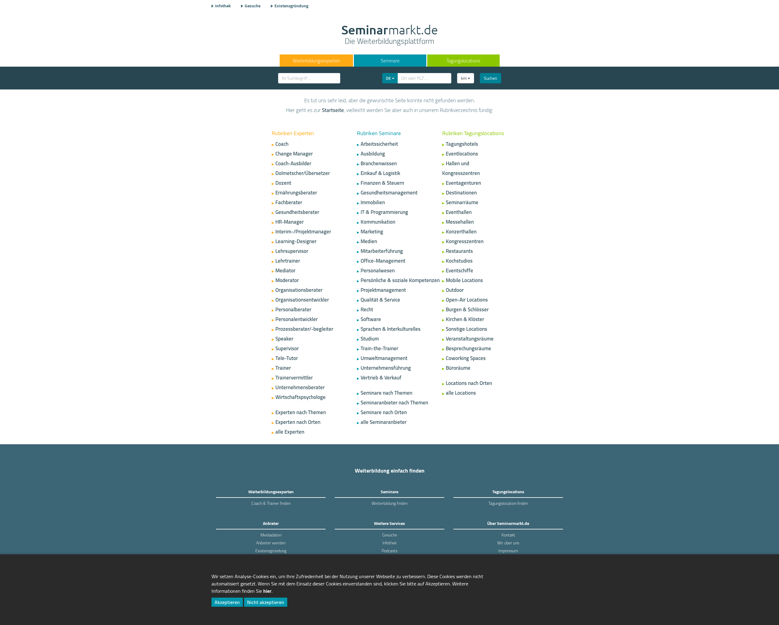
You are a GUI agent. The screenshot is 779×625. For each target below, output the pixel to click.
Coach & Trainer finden (271, 503)
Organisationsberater (299, 290)
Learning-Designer (295, 241)
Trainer (283, 368)
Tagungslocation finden (508, 503)
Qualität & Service (380, 300)
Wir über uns (508, 543)
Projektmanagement (383, 290)
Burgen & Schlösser (467, 309)
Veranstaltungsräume (470, 339)
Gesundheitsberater (297, 212)
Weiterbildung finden (389, 503)
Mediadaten (270, 535)
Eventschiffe (459, 270)
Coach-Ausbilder (293, 163)
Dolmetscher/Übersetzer (302, 173)
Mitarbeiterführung (382, 251)
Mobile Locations (464, 280)
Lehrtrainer (287, 261)
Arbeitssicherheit (379, 144)
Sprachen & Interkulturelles (391, 329)
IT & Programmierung (384, 212)
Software (371, 319)
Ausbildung (373, 154)
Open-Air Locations (467, 300)
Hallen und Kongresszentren (461, 168)
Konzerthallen (461, 231)
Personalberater (293, 309)
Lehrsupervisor (291, 251)
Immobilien (373, 202)
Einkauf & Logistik (380, 173)
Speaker (284, 339)
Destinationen (461, 192)
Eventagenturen (463, 183)
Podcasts (389, 551)
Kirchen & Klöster (465, 319)
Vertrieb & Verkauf (381, 377)
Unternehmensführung (386, 368)
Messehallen (460, 222)
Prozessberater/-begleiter (304, 329)
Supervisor (287, 348)
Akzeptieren (227, 602)
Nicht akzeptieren (265, 602)
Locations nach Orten (469, 383)
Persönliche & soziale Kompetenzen (400, 280)
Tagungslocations (463, 60)
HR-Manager (289, 222)
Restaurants (459, 251)
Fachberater (288, 202)
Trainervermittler (294, 377)
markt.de (389, 35)
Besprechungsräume (468, 348)
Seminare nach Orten (384, 412)
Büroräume (458, 368)
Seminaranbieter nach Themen (394, 402)
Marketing (372, 231)
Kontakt (508, 535)
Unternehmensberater (300, 387)
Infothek (223, 6)
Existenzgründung (291, 6)
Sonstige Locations (466, 329)
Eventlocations (462, 154)
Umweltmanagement (384, 358)
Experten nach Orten (297, 422)
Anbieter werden (270, 543)
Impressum (508, 551)
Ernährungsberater (296, 192)
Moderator (287, 280)
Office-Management (383, 261)
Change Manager (294, 154)
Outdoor (455, 290)
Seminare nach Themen (386, 393)
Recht (367, 309)
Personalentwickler (296, 319)
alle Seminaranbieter (384, 422)
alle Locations (461, 393)
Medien (369, 241)
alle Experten (289, 432)
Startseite (333, 110)
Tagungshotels (462, 144)
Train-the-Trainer (379, 348)
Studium (370, 339)
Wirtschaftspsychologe (300, 397)
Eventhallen (459, 212)
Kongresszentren (465, 241)
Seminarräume (462, 202)
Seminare (390, 60)
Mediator (285, 270)
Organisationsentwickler (302, 300)
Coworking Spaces (466, 358)
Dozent (283, 183)
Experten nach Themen (300, 412)
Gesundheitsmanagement (389, 192)
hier (267, 590)
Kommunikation (378, 222)
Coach (281, 144)
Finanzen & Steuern (382, 183)
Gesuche (252, 6)
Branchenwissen (379, 163)
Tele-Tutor (286, 358)
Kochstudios (459, 261)
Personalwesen (378, 270)
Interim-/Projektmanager (303, 231)
